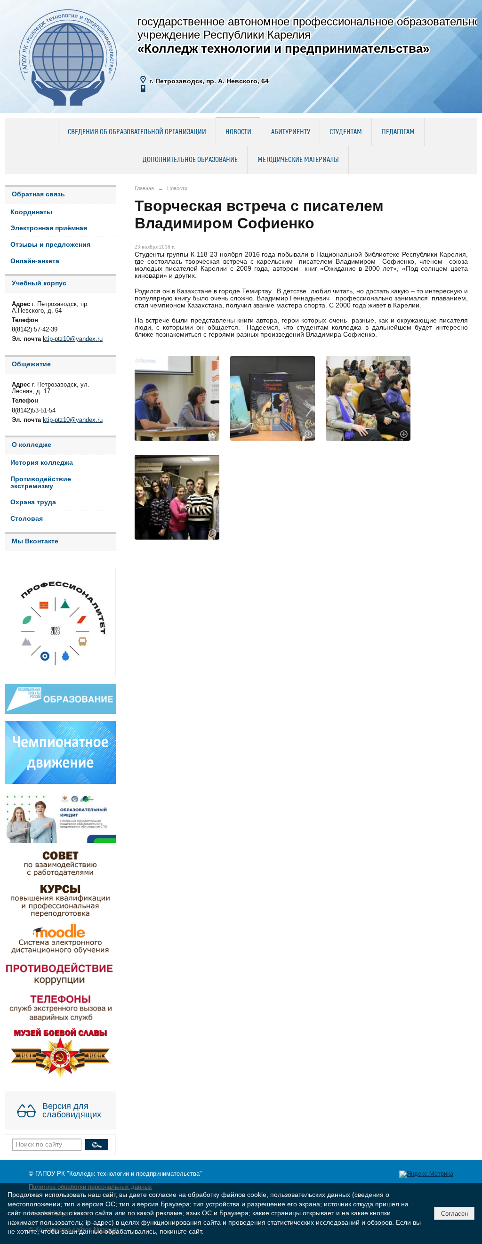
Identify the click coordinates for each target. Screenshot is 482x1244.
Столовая (26, 518)
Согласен (454, 1213)
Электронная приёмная (48, 228)
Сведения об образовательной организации (137, 132)
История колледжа (41, 462)
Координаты (31, 212)
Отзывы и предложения (50, 244)
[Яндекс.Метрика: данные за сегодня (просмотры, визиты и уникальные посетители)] (426, 1174)
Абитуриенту (290, 132)
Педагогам (398, 132)
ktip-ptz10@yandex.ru (73, 339)
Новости (238, 132)
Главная (144, 188)
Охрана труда (33, 502)
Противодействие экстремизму (40, 483)
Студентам (345, 132)
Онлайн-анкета (34, 261)
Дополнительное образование (190, 160)
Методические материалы (298, 160)
